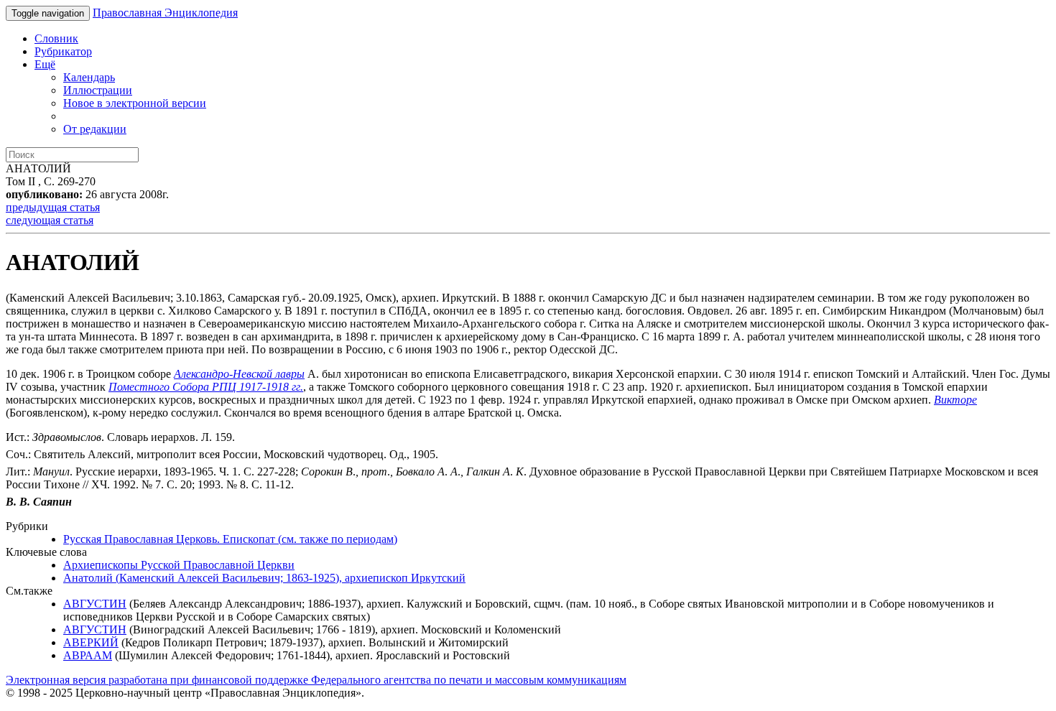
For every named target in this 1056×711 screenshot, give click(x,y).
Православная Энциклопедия (165, 12)
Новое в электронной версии (134, 103)
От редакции (94, 129)
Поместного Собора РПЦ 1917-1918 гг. (205, 387)
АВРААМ (87, 655)
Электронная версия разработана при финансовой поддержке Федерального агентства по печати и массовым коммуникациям (316, 680)
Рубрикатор (63, 51)
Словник (56, 38)
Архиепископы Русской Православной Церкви (179, 565)
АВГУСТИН (94, 604)
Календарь (89, 77)
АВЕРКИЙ (91, 642)
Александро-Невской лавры (239, 374)
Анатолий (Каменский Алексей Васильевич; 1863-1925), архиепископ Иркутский (264, 578)
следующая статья (49, 220)
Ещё (44, 64)
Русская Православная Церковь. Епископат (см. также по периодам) (230, 539)
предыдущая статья (53, 207)
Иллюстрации (97, 90)
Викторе (955, 400)
